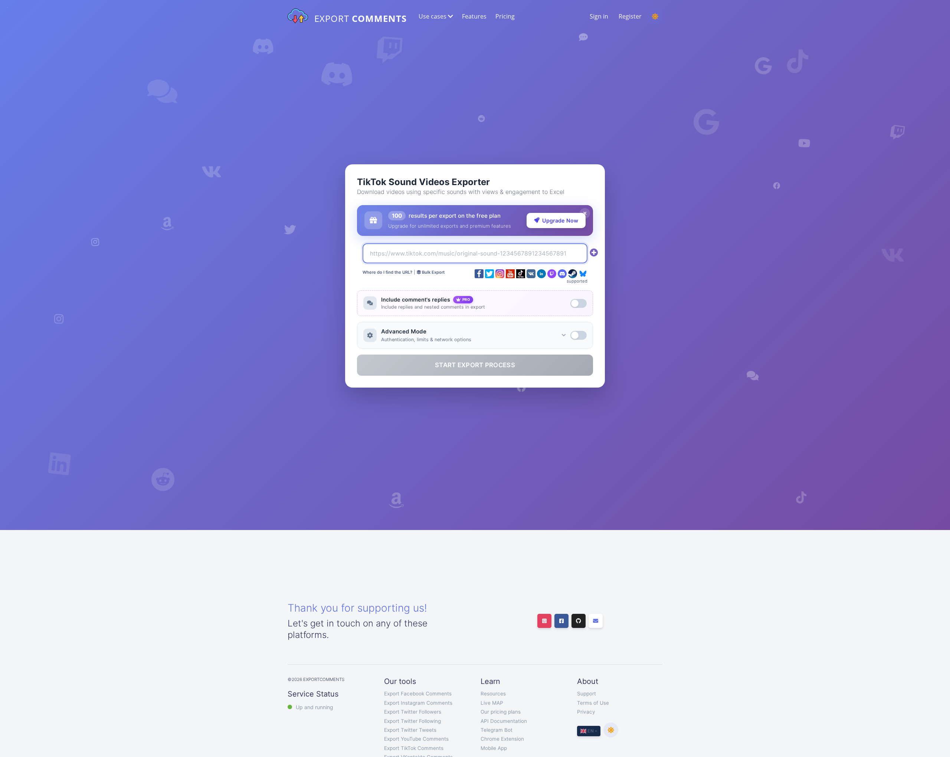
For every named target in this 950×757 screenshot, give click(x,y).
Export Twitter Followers (412, 712)
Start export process (475, 365)
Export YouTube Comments (416, 739)
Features (474, 16)
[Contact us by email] (596, 621)
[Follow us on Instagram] (544, 621)
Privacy (586, 712)
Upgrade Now (560, 220)
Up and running (314, 707)
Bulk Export (433, 272)
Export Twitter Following (412, 721)
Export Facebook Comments (418, 694)
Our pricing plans (501, 712)
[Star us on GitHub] (578, 621)
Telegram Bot (496, 730)
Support (586, 694)
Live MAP (492, 703)
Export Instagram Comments (418, 703)
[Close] (585, 213)
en (590, 731)
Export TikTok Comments (413, 748)
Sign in (599, 16)
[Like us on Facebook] (561, 621)
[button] (435, 16)
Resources (493, 694)
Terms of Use (593, 703)
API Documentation (504, 721)
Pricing (505, 16)
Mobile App (494, 748)
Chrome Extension (502, 739)
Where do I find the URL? (387, 272)
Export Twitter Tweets (410, 730)
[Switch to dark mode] (655, 16)
